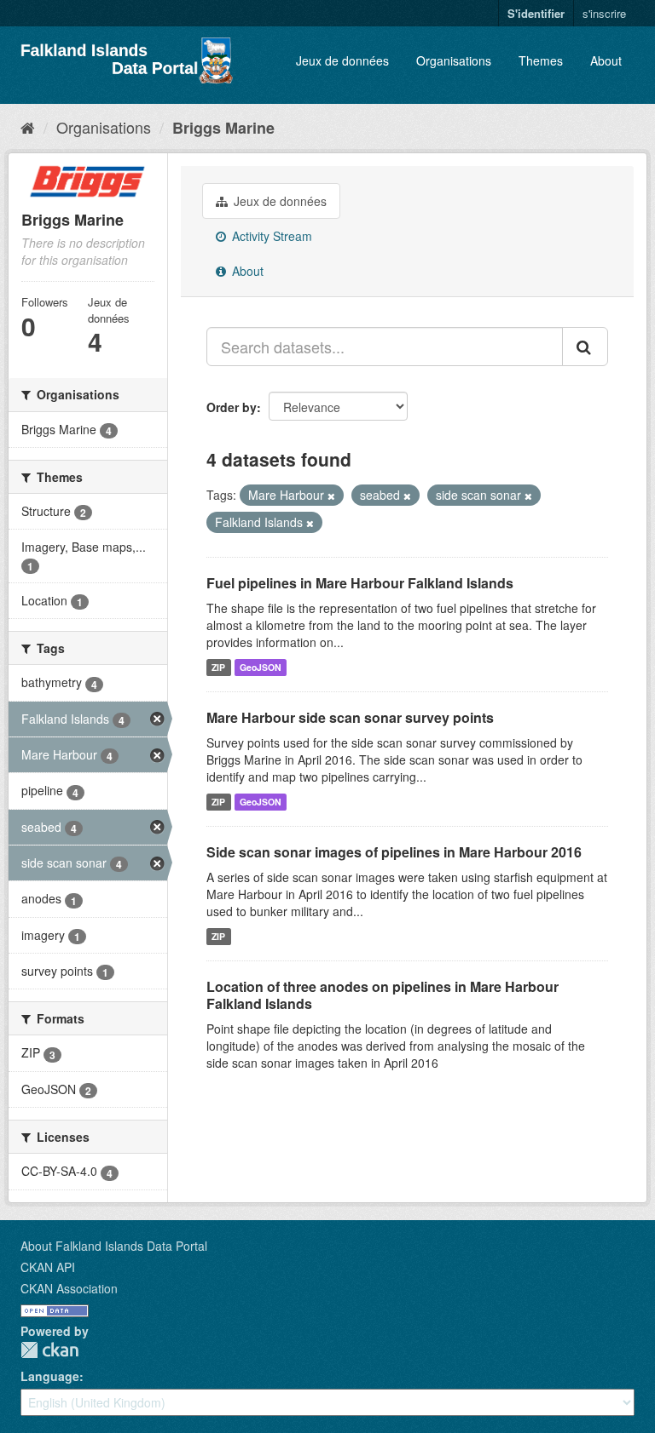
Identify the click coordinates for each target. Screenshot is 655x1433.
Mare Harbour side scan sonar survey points (350, 717)
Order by (231, 407)
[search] (585, 346)
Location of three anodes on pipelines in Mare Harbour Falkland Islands (382, 995)
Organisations (453, 60)
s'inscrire (604, 13)
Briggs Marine (223, 128)
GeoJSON (260, 667)
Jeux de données (342, 60)
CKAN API (47, 1266)
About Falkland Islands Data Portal (113, 1245)
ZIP (218, 667)
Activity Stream (270, 235)
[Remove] (331, 495)
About (606, 60)
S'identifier (536, 13)
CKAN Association (69, 1288)
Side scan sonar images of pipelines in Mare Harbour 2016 (394, 852)
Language (49, 1375)
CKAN (49, 1350)
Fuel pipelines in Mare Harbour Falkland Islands (359, 583)
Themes (541, 60)
